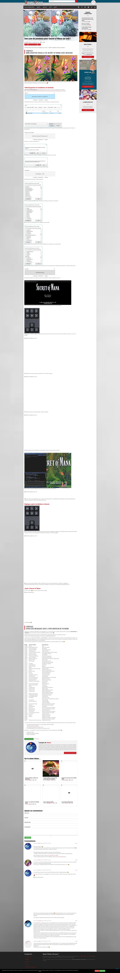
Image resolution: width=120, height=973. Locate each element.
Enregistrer (28, 837)
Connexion (93, 2)
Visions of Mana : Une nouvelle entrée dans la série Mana (50, 778)
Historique (27, 959)
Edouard (39, 920)
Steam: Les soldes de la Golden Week (32, 802)
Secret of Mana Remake (32, 44)
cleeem (27, 42)
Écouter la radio (87, 110)
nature (39, 44)
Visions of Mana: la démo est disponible (31, 778)
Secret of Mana (81, 956)
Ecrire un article (87, 56)
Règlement (27, 961)
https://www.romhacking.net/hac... (60, 856)
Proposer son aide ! (88, 86)
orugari (39, 941)
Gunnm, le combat (85, 23)
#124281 (76, 870)
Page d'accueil (27, 822)
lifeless (30, 780)
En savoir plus (102, 970)
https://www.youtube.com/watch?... (52, 855)
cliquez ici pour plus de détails (32, 725)
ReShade (73, 81)
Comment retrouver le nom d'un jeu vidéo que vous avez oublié (88, 19)
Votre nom (26, 813)
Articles (45, 7)
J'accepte (96, 970)
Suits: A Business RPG (48, 802)
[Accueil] (35, 2)
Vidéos (38, 7)
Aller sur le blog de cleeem (70, 752)
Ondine (39, 859)
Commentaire (27, 826)
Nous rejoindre (28, 956)
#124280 (76, 920)
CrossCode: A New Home (67, 802)
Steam (26, 44)
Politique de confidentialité (30, 966)
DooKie (90, 29)
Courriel (26, 817)
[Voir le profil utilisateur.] (31, 747)
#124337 (76, 843)
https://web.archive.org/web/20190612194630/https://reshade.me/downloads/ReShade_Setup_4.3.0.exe (45, 90)
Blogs (55, 7)
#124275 (76, 941)
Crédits (26, 964)
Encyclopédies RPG (29, 7)
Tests (50, 7)
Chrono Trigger (88, 956)
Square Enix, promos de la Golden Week (69, 778)
